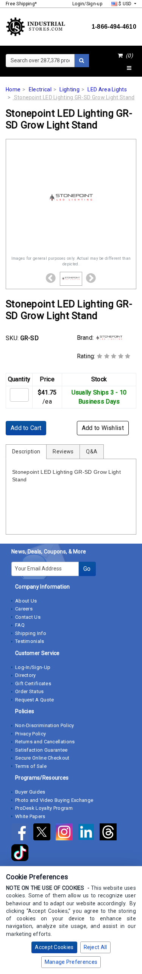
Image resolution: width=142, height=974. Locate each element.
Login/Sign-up (87, 3)
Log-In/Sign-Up (32, 667)
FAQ (20, 625)
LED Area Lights (107, 89)
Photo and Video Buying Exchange (54, 800)
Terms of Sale (31, 766)
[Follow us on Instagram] (67, 834)
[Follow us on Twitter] (44, 834)
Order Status (29, 691)
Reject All (95, 947)
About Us (26, 601)
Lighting (69, 89)
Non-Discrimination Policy (44, 725)
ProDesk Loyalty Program (44, 808)
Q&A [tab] (91, 451)
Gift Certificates (33, 683)
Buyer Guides (30, 792)
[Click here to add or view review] (114, 356)
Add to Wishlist (103, 428)
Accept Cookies (54, 947)
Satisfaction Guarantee (41, 750)
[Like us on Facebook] (22, 834)
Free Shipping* (21, 3)
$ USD (125, 3)
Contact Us (28, 617)
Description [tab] (26, 451)
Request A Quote (34, 700)
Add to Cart (26, 428)
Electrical (40, 89)
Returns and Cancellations (45, 741)
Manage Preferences (71, 962)
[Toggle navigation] (129, 68)
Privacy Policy (30, 734)
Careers (24, 609)
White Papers (30, 816)
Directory (25, 675)
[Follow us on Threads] (110, 834)
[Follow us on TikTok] (21, 854)
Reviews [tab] (63, 451)
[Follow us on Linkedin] (89, 834)
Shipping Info (30, 633)
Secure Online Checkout (42, 758)
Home (13, 89)
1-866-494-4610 (114, 26)
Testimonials (29, 641)
